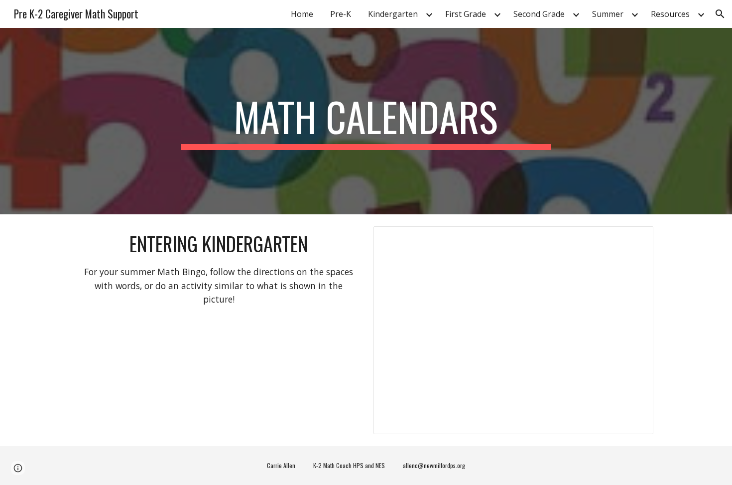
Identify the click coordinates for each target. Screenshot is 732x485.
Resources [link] (670, 13)
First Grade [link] (465, 13)
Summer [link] (607, 13)
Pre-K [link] (340, 13)
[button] (720, 14)
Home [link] (302, 13)
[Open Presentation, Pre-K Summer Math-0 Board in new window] (634, 239)
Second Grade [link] (539, 13)
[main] (366, 121)
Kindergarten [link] (393, 13)
